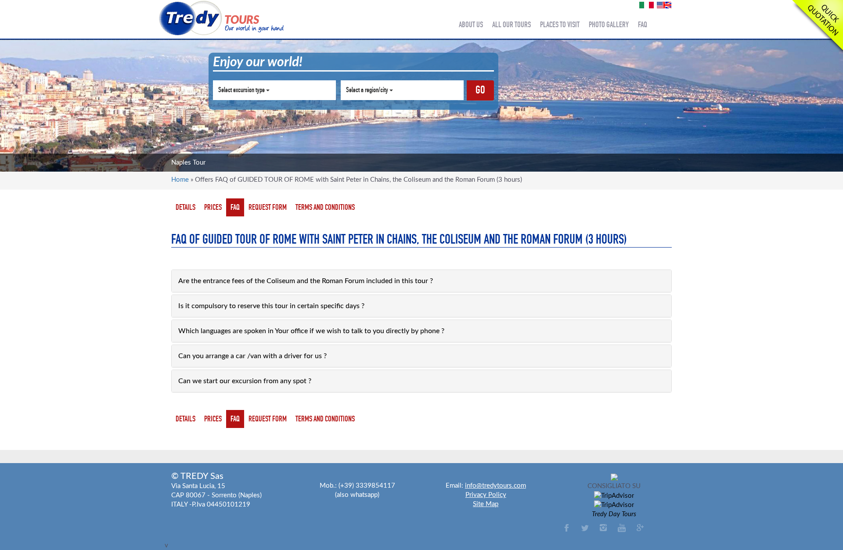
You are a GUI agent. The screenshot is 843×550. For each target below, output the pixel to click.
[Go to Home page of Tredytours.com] (221, 18)
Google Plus (640, 527)
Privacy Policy (485, 495)
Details (185, 207)
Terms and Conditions (325, 207)
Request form (268, 207)
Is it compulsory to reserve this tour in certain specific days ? (271, 305)
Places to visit (560, 24)
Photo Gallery (609, 24)
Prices (213, 207)
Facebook (566, 527)
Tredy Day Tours (614, 514)
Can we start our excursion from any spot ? (244, 381)
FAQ (235, 207)
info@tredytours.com (495, 485)
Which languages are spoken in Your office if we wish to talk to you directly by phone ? (311, 330)
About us (471, 24)
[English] (664, 4)
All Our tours (511, 24)
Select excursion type (242, 90)
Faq (642, 24)
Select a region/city (367, 90)
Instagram (603, 527)
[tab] (421, 281)
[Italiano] (646, 4)
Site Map (485, 504)
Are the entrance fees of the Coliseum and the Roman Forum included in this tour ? (305, 280)
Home (180, 179)
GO (480, 90)
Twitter (585, 527)
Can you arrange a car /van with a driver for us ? (252, 355)
